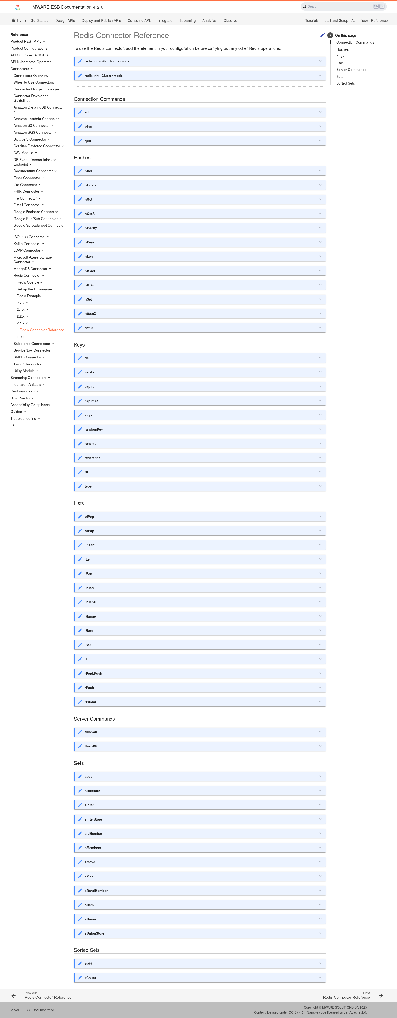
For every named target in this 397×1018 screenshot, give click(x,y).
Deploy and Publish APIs (101, 20)
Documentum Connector (34, 170)
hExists (90, 185)
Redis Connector (27, 275)
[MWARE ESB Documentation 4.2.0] (17, 7)
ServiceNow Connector (32, 350)
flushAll (91, 732)
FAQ (14, 425)
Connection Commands (355, 42)
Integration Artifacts (26, 384)
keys (88, 415)
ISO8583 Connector (30, 236)
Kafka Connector (27, 243)
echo (89, 112)
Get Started (40, 20)
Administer (359, 20)
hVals (89, 327)
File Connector (26, 198)
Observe (230, 20)
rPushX (90, 701)
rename (90, 443)
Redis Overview (29, 282)
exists (89, 372)
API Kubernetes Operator (31, 61)
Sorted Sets (345, 83)
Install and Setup (335, 20)
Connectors (20, 68)
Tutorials (312, 20)
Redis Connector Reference (42, 329)
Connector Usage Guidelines (37, 89)
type (88, 486)
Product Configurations (29, 48)
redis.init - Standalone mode (107, 61)
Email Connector (27, 177)
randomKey (94, 429)
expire (89, 386)
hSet (88, 299)
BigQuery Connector (30, 139)
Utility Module (25, 370)
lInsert (90, 545)
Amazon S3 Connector (32, 125)
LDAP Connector (27, 250)
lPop (88, 573)
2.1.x (21, 323)
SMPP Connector (28, 357)
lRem (89, 630)
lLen (88, 559)
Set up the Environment (35, 289)
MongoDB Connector (31, 268)
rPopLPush (93, 673)
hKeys (90, 242)
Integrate (165, 20)
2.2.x (21, 316)
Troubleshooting (24, 418)
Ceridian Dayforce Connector (37, 145)
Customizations (23, 391)
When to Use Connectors (34, 82)
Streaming (187, 20)
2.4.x (21, 309)
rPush (89, 687)
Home (21, 19)
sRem (89, 904)
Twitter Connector (28, 363)
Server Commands (351, 69)
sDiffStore (92, 790)
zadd (88, 963)
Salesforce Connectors (32, 343)
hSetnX (90, 313)
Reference (379, 20)
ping (88, 126)
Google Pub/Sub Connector (36, 218)
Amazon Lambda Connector (37, 118)
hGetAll (90, 213)
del (87, 357)
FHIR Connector (27, 191)
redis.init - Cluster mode (104, 75)
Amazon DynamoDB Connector (39, 107)
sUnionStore (94, 933)
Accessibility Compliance (30, 404)
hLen (89, 256)
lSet (88, 645)
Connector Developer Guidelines (31, 97)
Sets (339, 76)
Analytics (209, 20)
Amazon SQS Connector (34, 132)
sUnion (90, 919)
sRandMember (96, 890)
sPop (89, 876)
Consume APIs (140, 20)
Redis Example (29, 295)
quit (88, 140)
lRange (90, 616)
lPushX (90, 602)
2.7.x (21, 302)
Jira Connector (26, 184)
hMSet (90, 285)
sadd (89, 776)
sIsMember (93, 833)
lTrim (89, 659)
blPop (89, 516)
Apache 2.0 (357, 1012)
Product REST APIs (26, 41)
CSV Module (24, 152)
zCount (90, 977)
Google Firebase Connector (36, 211)
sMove (90, 862)
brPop (89, 530)
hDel (88, 171)
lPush (89, 587)
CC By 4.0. (296, 1012)
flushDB (91, 746)
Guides (17, 411)
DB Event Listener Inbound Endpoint (35, 161)
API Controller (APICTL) (29, 55)
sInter (89, 805)
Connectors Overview (31, 75)
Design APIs (65, 20)
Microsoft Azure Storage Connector (33, 259)
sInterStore (93, 819)
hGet (88, 199)
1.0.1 (21, 336)
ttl (86, 472)
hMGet (90, 270)
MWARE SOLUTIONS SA (340, 1007)
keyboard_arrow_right (330, 35)
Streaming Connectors (29, 377)
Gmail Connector (27, 204)
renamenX (93, 457)
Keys (340, 56)
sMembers (93, 847)
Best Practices (22, 397)
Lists (340, 62)
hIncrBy (91, 228)
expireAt (91, 400)
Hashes (342, 49)
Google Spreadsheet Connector (39, 225)
